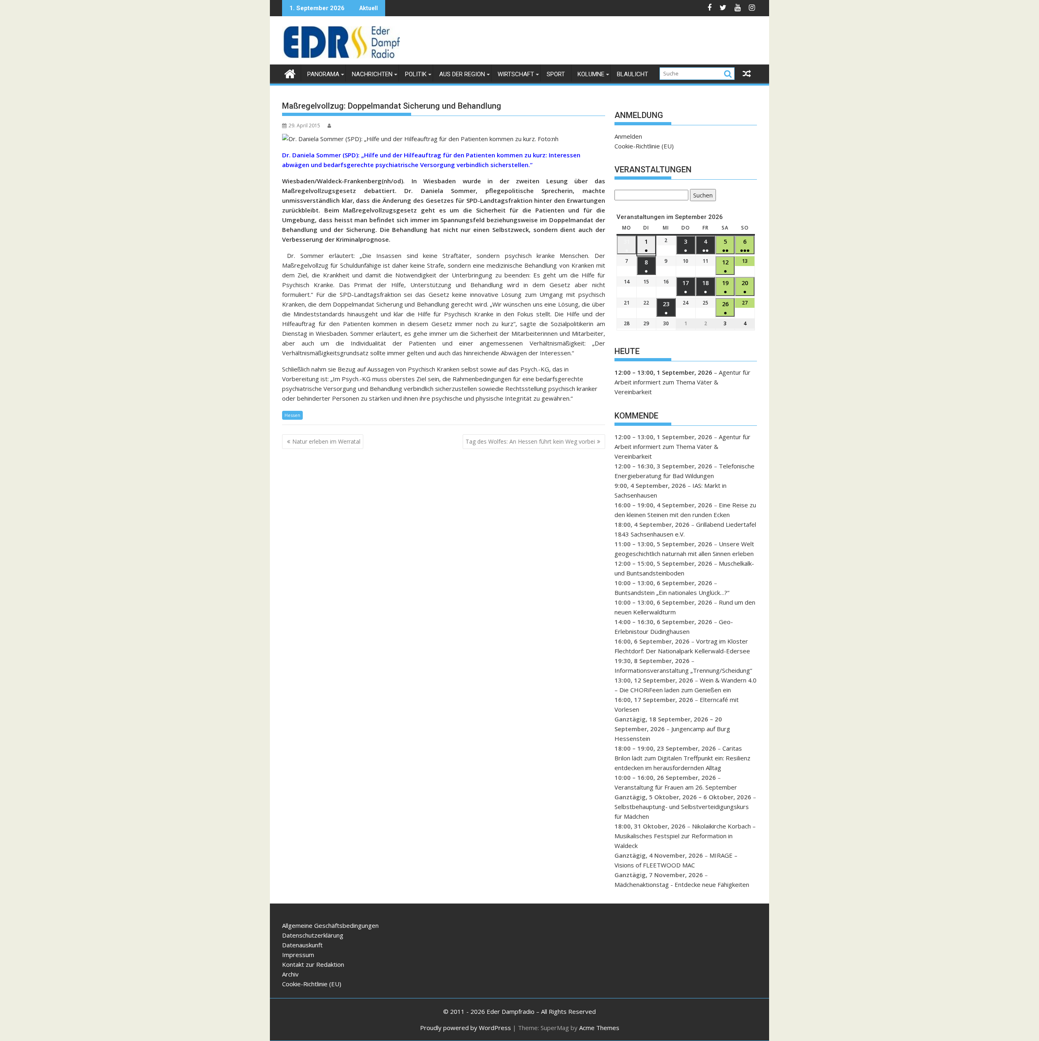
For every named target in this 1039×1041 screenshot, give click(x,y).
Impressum (298, 955)
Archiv (290, 974)
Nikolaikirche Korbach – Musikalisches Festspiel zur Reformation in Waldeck (685, 836)
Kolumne (591, 74)
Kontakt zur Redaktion (313, 964)
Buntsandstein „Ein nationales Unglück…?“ (671, 592)
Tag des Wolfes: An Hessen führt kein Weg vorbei (530, 441)
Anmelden (628, 136)
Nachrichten (372, 74)
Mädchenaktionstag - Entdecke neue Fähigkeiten (681, 884)
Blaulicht (632, 74)
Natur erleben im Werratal (326, 441)
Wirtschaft (516, 74)
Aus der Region (462, 74)
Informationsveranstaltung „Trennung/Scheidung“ (683, 670)
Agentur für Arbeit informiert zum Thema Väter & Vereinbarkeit (682, 382)
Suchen (701, 196)
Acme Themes (599, 1028)
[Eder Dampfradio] (290, 72)
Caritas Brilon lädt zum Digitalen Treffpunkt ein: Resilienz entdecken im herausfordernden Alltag (682, 758)
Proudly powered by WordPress (465, 1028)
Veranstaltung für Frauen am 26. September (675, 787)
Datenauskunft (302, 945)
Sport (556, 74)
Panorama (323, 74)
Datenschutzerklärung (312, 935)
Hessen (292, 415)
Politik (416, 74)
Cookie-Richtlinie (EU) (644, 146)
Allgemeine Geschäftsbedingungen (330, 925)
